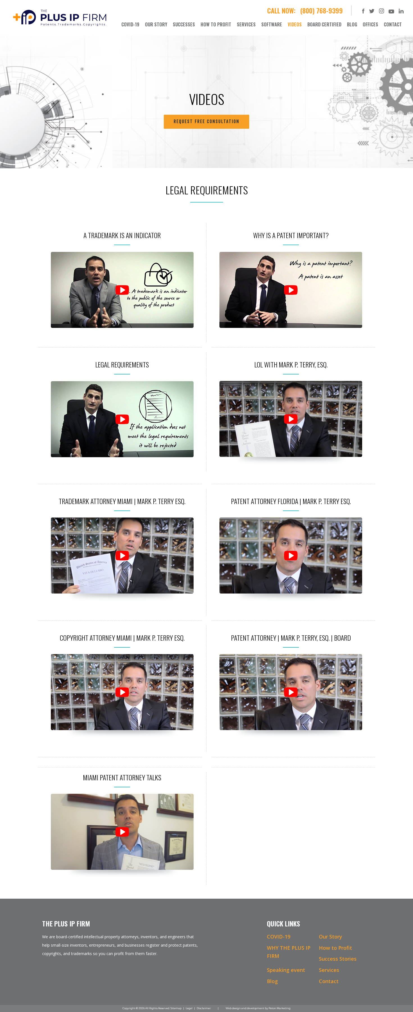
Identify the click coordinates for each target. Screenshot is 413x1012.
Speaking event (286, 970)
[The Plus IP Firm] (59, 17)
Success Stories (338, 958)
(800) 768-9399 (321, 10)
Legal (189, 1008)
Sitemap (176, 1008)
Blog (272, 981)
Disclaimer (204, 1008)
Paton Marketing (280, 1008)
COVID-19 (278, 936)
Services (329, 970)
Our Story (330, 936)
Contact (329, 981)
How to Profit (335, 947)
